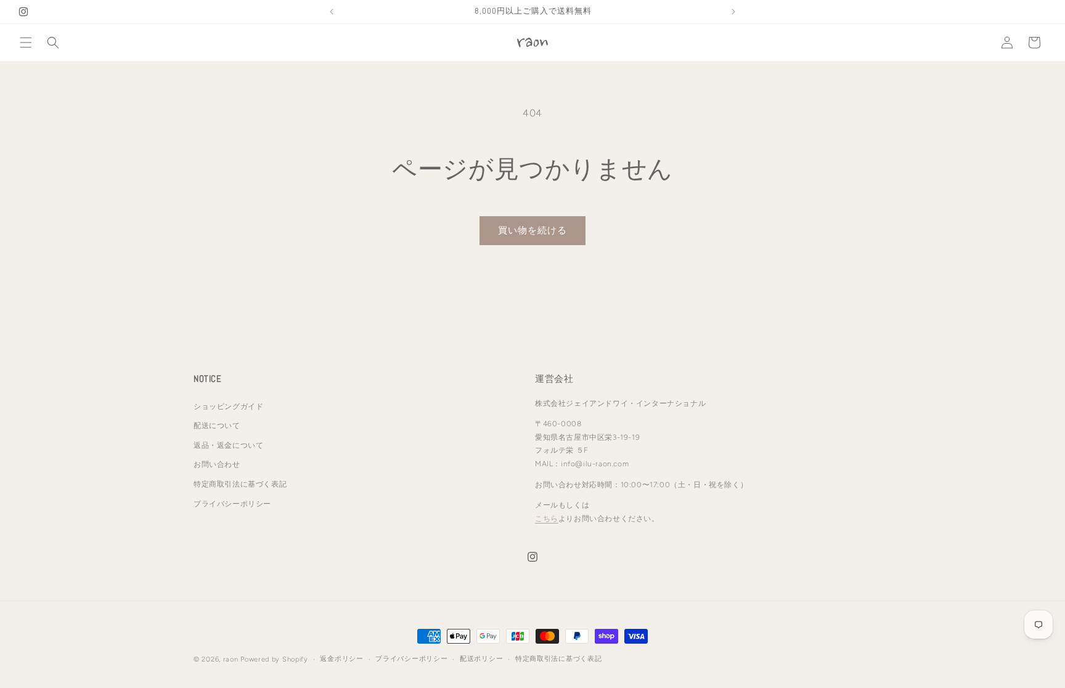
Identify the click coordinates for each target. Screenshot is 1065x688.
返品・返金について (228, 445)
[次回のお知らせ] (733, 11)
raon (231, 659)
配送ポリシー (481, 659)
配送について (217, 425)
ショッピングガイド (228, 406)
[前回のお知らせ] (331, 11)
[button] (25, 42)
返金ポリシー (341, 659)
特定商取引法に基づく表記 (240, 484)
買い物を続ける (532, 230)
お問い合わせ (217, 464)
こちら (546, 518)
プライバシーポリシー (232, 504)
